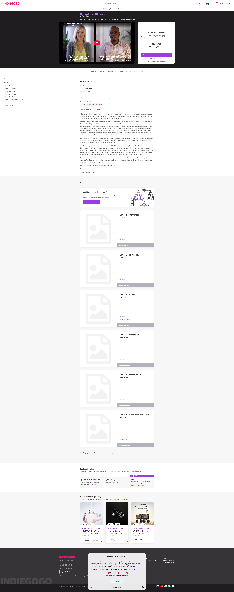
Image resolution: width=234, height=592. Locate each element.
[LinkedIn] (71, 565)
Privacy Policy (63, 586)
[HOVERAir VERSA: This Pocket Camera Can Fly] (91, 513)
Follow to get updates (137, 485)
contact (89, 91)
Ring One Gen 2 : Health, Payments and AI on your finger (116, 533)
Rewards (6, 82)
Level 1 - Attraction (11, 86)
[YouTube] (66, 565)
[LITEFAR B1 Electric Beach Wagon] (142, 513)
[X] (63, 565)
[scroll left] (149, 467)
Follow (156, 55)
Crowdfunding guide (135, 471)
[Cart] (212, 3)
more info (83, 91)
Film (82, 97)
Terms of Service (75, 586)
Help (124, 471)
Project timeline (8, 105)
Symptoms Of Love (92, 14)
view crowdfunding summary (156, 61)
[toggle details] (102, 542)
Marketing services (168, 560)
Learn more (93, 484)
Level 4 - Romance (11, 94)
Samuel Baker (86, 16)
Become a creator (168, 562)
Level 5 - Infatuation (11, 97)
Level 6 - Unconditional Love (14, 99)
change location (125, 9)
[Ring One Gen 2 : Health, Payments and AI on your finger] (117, 513)
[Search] (106, 3)
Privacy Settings (86, 586)
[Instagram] (69, 565)
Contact (146, 558)
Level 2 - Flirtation (10, 88)
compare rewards (91, 202)
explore (125, 499)
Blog (145, 562)
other (107, 97)
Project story (8, 79)
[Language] (207, 4)
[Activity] (216, 3)
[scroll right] (152, 497)
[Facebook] (60, 565)
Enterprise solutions (169, 565)
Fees (164, 558)
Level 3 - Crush (10, 91)
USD (199, 3)
